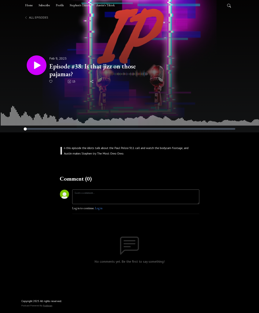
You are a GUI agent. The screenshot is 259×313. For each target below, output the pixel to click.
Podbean (47, 305)
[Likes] (51, 81)
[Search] (229, 5)
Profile (60, 5)
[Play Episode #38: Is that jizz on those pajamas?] (36, 65)
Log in (98, 208)
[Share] (92, 81)
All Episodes (38, 17)
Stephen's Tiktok (80, 5)
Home (29, 5)
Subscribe (44, 5)
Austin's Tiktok (105, 5)
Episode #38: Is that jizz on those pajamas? (92, 70)
